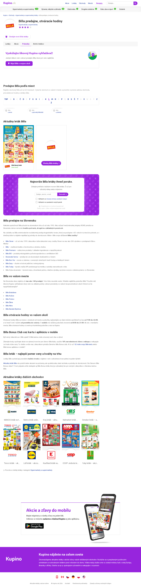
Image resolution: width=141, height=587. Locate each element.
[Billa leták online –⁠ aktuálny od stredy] (7, 166)
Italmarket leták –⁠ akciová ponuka (71, 401)
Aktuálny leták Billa (10, 363)
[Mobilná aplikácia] (34, 526)
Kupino (5, 15)
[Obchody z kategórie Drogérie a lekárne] (89, 9)
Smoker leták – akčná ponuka (90, 401)
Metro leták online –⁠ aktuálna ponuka (32, 401)
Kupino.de (73, 577)
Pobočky (25, 44)
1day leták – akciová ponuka (90, 444)
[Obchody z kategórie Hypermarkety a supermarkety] (25, 9)
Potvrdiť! (62, 194)
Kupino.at (57, 577)
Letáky (74, 3)
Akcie (67, 3)
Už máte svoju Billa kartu (84, 344)
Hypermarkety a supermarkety (28, 25)
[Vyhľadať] (135, 3)
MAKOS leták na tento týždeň (12, 401)
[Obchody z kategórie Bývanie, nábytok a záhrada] (53, 9)
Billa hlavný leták (18, 147)
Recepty (99, 3)
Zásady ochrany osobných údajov (56, 199)
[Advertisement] (51, 76)
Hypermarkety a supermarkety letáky (27, 15)
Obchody (82, 3)
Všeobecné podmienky (79, 583)
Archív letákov (38, 44)
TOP (6, 99)
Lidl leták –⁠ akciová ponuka (32, 444)
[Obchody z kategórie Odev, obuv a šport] (108, 9)
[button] (20, 27)
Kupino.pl (78, 577)
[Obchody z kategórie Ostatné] (122, 9)
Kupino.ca (62, 577)
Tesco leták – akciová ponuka (12, 444)
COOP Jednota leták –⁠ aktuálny (71, 444)
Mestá (90, 3)
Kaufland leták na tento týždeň (51, 444)
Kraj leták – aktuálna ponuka (51, 401)
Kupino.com (84, 577)
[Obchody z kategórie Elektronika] (73, 9)
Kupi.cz (68, 577)
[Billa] (10, 26)
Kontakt (67, 583)
